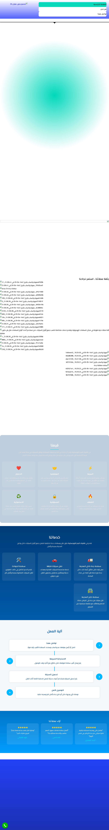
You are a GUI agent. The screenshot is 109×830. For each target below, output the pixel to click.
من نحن (103, 9)
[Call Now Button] (5, 825)
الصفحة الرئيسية (100, 4)
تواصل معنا (102, 14)
